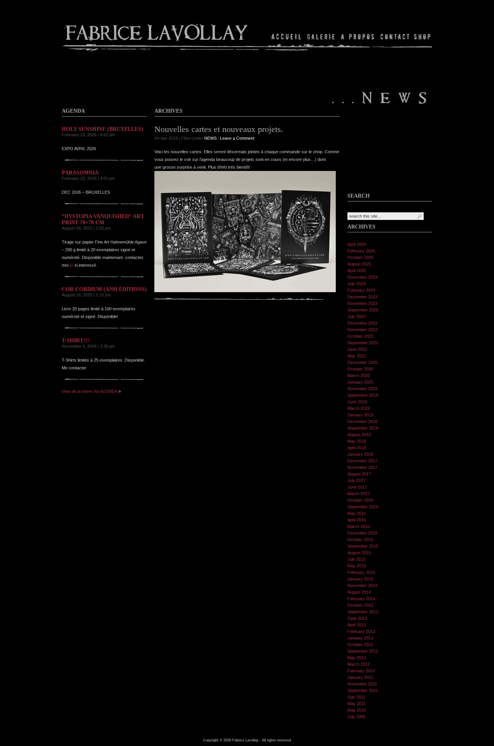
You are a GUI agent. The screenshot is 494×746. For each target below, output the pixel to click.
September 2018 (362, 428)
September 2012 (362, 651)
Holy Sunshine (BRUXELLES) (102, 129)
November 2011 (362, 684)
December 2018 (362, 421)
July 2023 (356, 316)
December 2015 (362, 533)
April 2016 (356, 520)
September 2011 (362, 690)
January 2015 (360, 579)
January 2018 (360, 454)
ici (71, 265)
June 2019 (357, 401)
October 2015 (360, 539)
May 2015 (356, 565)
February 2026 (361, 251)
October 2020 (360, 369)
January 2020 (360, 382)
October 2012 (360, 644)
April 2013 (356, 625)
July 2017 (356, 480)
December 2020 (362, 362)
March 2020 (358, 375)
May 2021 (356, 356)
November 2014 (362, 585)
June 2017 (357, 487)
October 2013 (360, 605)
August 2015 (359, 552)
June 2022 (357, 349)
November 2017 (362, 467)
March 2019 (358, 408)
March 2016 (358, 526)
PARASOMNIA (80, 173)
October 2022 (360, 336)
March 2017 (358, 493)
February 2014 (361, 598)
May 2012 (356, 657)
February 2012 (361, 670)
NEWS (210, 138)
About (357, 36)
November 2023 (362, 303)
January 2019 (360, 415)
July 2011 (356, 697)
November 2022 (362, 329)
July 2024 (356, 283)
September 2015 (362, 546)
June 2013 (357, 618)
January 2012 (360, 677)
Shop (421, 36)
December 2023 (362, 296)
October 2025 (360, 257)
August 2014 (359, 592)
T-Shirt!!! (75, 340)
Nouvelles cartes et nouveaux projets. (218, 129)
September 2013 (362, 611)
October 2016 (360, 500)
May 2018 (356, 441)
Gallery (321, 36)
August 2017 (359, 474)
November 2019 (362, 388)
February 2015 (361, 572)
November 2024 (362, 277)
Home (286, 36)
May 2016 (356, 513)
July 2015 (356, 559)
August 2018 (359, 434)
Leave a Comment (237, 138)
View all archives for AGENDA (89, 391)
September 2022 (362, 342)
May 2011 (356, 703)
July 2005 (356, 716)
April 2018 (356, 447)
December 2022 (362, 323)
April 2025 (356, 270)
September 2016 (362, 506)
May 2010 (356, 710)
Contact (395, 36)
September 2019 (362, 395)
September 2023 (362, 310)
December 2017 (362, 460)
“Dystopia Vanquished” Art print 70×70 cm (103, 219)
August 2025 (359, 264)
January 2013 (360, 638)
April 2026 (356, 244)
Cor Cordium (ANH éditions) (104, 289)
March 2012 (358, 664)
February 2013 (361, 631)
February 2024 (361, 290)
